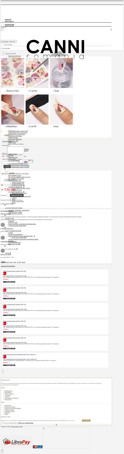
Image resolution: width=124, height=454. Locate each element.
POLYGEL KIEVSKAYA (14, 242)
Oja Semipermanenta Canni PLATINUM (18, 167)
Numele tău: (5, 145)
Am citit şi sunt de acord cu (18, 423)
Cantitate (3, 195)
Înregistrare (8, 392)
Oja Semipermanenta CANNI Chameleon (19, 165)
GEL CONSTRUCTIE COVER (16, 179)
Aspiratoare (11, 221)
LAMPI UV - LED (12, 222)
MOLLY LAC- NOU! (13, 141)
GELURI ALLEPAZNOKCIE (15, 234)
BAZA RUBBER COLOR (14, 175)
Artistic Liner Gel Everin (14, 56)
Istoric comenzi (9, 393)
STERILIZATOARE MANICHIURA (17, 225)
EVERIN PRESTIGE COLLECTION (17, 133)
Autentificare (8, 391)
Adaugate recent (8, 266)
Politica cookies (9, 409)
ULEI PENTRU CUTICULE (15, 213)
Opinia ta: (4, 153)
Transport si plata (10, 411)
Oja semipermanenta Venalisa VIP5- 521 (14, 342)
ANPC (6, 414)
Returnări (7, 412)
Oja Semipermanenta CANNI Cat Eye (18, 164)
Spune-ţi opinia (9, 203)
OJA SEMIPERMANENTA (15, 192)
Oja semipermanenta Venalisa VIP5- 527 (14, 326)
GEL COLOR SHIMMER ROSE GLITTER (19, 177)
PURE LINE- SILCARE (14, 244)
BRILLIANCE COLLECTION (19, 193)
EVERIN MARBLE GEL (18, 183)
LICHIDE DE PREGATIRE (15, 187)
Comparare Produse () (12, 398)
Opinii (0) (7, 135)
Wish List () (8, 399)
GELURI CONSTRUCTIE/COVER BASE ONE (20, 236)
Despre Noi (8, 405)
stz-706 (19, 262)
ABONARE (86, 420)
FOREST (14, 198)
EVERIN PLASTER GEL (18, 185)
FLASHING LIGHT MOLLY (15, 136)
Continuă (7, 166)
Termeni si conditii (10, 407)
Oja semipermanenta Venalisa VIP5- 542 (14, 292)
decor (11, 262)
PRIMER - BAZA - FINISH (15, 212)
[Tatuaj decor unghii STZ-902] (38, 130)
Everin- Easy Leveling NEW (19, 237)
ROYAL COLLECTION (18, 201)
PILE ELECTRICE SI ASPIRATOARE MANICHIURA (22, 224)
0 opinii (2, 203)
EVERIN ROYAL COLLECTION (16, 134)
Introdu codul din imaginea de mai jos (12, 159)
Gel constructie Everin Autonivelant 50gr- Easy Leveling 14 (20, 359)
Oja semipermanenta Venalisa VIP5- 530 (14, 309)
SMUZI (14, 203)
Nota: (3, 156)
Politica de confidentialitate (13, 408)
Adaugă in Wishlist (6, 200)
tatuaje (23, 262)
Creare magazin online (17, 426)
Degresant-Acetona (17, 190)
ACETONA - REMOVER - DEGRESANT (18, 210)
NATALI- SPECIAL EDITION (15, 144)
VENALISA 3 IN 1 (13, 157)
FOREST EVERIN (13, 137)
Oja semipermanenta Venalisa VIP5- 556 (14, 276)
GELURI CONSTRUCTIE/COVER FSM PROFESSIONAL (23, 239)
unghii (14, 262)
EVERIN (10, 233)
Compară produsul (17, 200)
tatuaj (7, 262)
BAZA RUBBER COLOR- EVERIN (21, 188)
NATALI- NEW (12, 142)
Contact (7, 396)
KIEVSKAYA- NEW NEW (15, 139)
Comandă (8, 395)
